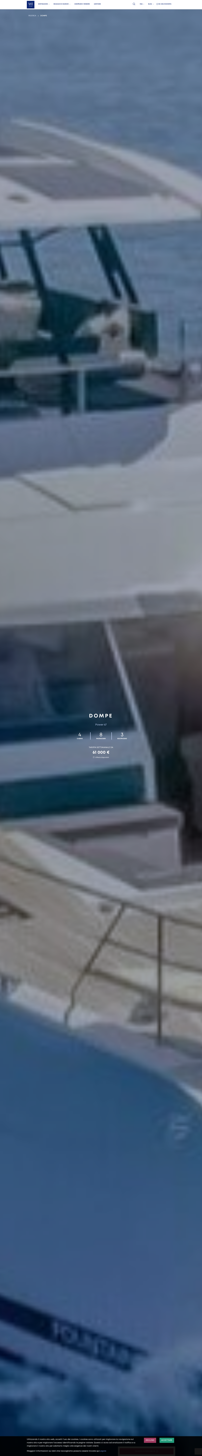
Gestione (97, 4)
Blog (150, 4)
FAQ (141, 4)
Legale (103, 1451)
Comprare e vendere (82, 4)
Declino (150, 1440)
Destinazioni (43, 4)
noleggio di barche (61, 4)
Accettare (166, 1440)
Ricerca (32, 16)
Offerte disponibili (102, 757)
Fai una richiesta (165, 4)
